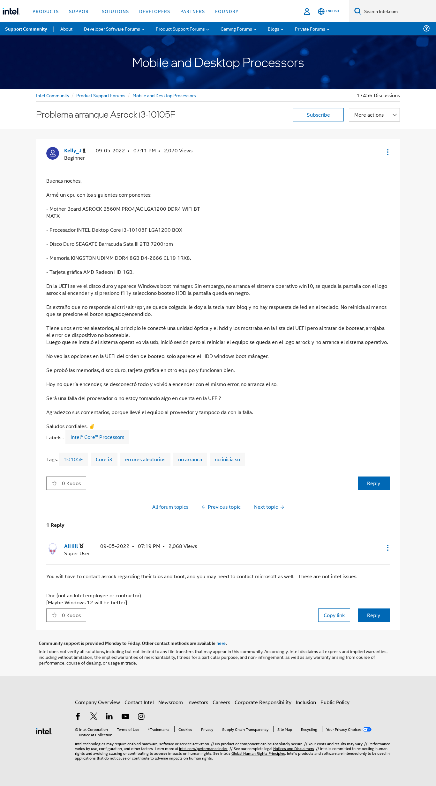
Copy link (334, 615)
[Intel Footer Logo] (44, 730)
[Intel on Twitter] (93, 717)
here (221, 642)
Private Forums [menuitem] (310, 28)
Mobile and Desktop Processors (164, 95)
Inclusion (306, 702)
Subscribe (318, 114)
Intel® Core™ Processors (97, 436)
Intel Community (52, 95)
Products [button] (46, 11)
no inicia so (227, 459)
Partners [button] (192, 11)
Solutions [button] (115, 11)
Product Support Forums (100, 95)
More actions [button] (369, 114)
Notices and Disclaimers (293, 748)
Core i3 (104, 459)
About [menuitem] (66, 28)
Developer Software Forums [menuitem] (112, 28)
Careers (221, 702)
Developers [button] (154, 11)
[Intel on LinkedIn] (109, 717)
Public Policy (335, 702)
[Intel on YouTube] (125, 717)
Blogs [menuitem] (273, 28)
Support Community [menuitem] (26, 28)
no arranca (190, 459)
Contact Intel (139, 702)
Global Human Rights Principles (258, 753)
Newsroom (170, 702)
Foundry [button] (227, 11)
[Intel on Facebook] (77, 717)
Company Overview (97, 702)
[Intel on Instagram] (141, 717)
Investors (197, 702)
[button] (387, 152)
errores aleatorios (145, 459)
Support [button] (80, 11)
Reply (373, 483)
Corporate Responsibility (263, 702)
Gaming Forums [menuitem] (236, 28)
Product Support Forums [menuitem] (180, 28)
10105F (73, 459)
